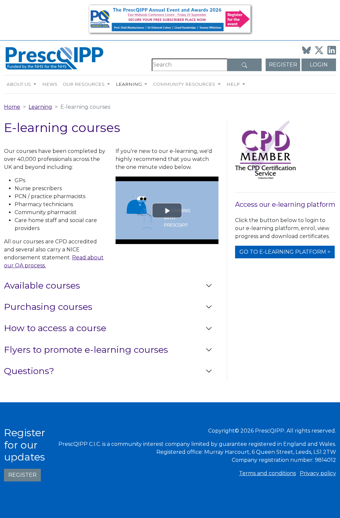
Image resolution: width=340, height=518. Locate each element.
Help (233, 84)
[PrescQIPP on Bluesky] (306, 50)
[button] (36, 84)
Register (283, 65)
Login (319, 65)
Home (12, 107)
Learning (129, 84)
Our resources (84, 84)
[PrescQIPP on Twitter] (319, 50)
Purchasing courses (48, 306)
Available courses (42, 285)
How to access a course (55, 328)
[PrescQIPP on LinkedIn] (331, 50)
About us (19, 84)
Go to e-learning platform (282, 252)
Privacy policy (318, 473)
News (49, 84)
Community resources (184, 84)
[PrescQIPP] (54, 58)
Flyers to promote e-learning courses (86, 349)
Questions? (29, 370)
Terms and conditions (267, 473)
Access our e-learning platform (285, 204)
